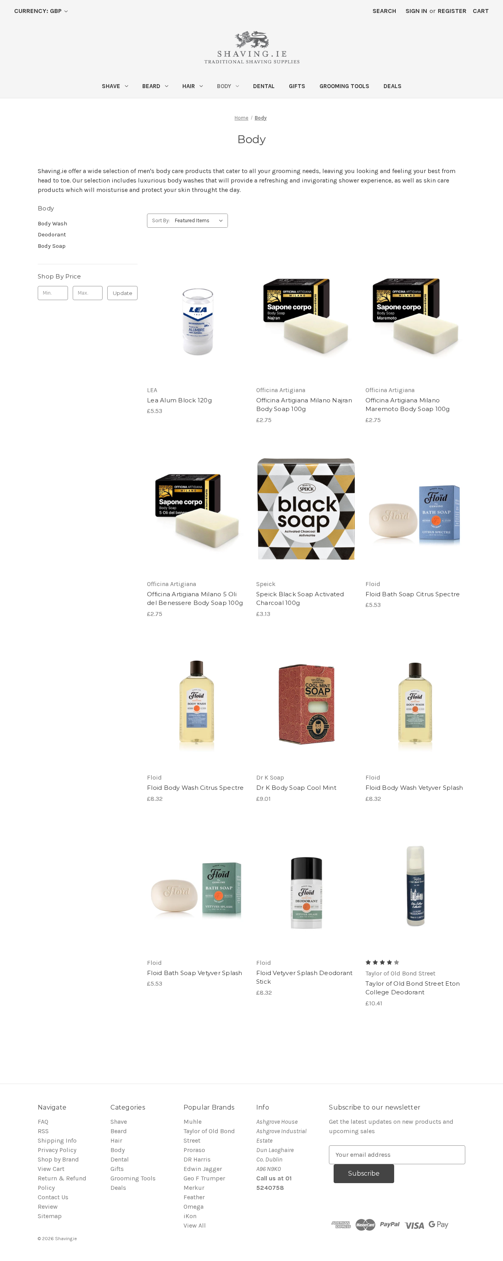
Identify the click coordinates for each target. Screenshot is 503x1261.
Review (48, 1206)
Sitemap (50, 1216)
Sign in (416, 11)
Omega (194, 1206)
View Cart (51, 1169)
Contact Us (53, 1197)
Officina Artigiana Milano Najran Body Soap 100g (304, 404)
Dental (264, 86)
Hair (188, 86)
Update (122, 293)
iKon (190, 1216)
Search (384, 11)
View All (195, 1225)
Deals (393, 86)
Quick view (196, 307)
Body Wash (52, 223)
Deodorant (52, 234)
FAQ (43, 1121)
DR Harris (197, 1159)
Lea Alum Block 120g (179, 400)
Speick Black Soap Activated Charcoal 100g (300, 598)
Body (224, 86)
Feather (194, 1197)
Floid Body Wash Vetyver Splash (414, 787)
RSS (43, 1131)
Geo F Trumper (204, 1178)
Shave (111, 86)
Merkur (194, 1187)
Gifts (297, 86)
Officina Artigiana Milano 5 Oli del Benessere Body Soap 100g (195, 598)
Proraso (194, 1150)
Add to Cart (196, 323)
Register (452, 11)
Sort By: (161, 220)
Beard (151, 86)
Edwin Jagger (203, 1169)
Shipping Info (57, 1140)
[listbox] (201, 220)
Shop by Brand (58, 1159)
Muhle (193, 1121)
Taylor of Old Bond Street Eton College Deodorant (412, 988)
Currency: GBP (38, 11)
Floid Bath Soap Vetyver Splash (194, 973)
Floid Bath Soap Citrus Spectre (412, 594)
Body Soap (52, 245)
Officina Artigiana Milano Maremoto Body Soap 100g (407, 404)
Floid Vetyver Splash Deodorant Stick (304, 977)
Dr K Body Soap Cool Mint (296, 787)
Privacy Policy (57, 1150)
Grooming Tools (344, 86)
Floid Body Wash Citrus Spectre (195, 787)
